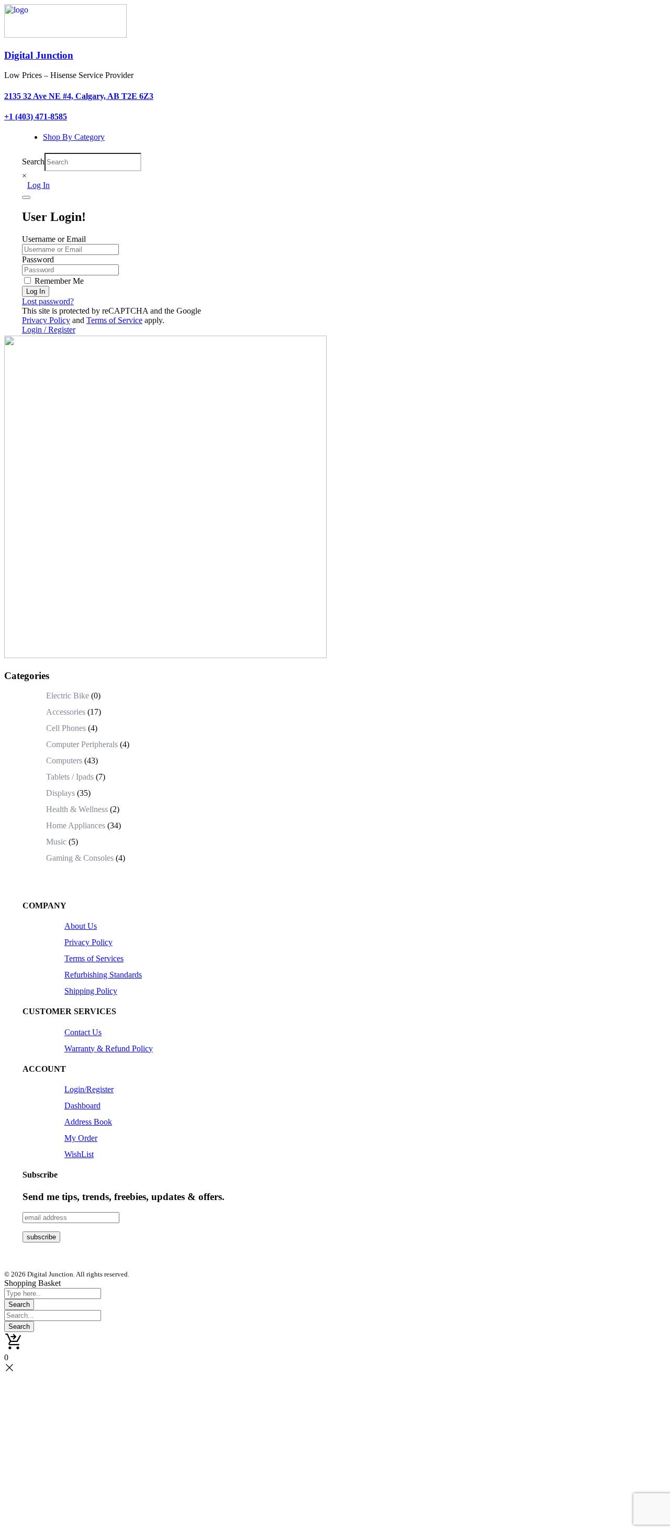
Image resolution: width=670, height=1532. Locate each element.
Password (38, 259)
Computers (64, 760)
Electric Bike (67, 695)
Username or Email (54, 239)
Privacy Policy (46, 320)
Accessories (65, 711)
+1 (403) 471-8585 (35, 116)
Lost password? (48, 301)
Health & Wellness (77, 809)
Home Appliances (75, 825)
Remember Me (58, 280)
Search (33, 161)
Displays (60, 793)
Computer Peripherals (82, 744)
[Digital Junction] (65, 34)
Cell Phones (66, 728)
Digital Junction (38, 55)
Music (56, 841)
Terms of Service (114, 320)
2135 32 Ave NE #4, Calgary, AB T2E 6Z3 (78, 96)
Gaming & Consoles (80, 857)
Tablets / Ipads (70, 776)
